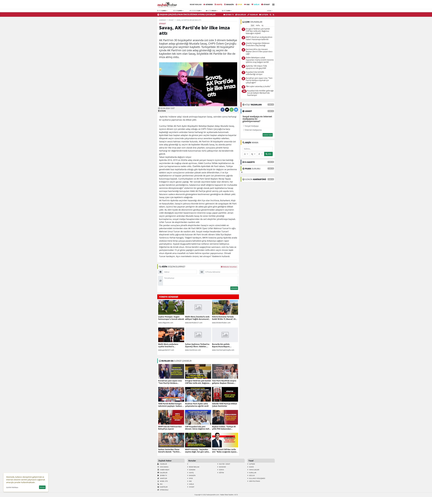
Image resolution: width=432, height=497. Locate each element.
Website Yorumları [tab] (229, 267)
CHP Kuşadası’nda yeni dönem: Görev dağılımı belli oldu (197, 427)
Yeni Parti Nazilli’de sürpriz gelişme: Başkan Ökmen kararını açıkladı (224, 382)
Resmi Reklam (195, 4)
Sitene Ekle (164, 490)
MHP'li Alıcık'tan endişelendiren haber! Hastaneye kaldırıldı (259, 38)
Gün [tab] (252, 25)
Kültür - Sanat (224, 464)
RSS (161, 484)
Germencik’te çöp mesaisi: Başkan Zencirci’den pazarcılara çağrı (259, 51)
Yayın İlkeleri (254, 470)
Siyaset (266, 4)
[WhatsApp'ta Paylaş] (232, 110)
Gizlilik (252, 475)
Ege (248, 4)
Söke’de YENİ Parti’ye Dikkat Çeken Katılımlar (224, 405)
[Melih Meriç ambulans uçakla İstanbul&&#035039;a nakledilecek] (171, 335)
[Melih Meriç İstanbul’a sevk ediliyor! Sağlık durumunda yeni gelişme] (198, 307)
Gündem (209, 4)
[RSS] (273, 14)
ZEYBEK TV (229, 14)
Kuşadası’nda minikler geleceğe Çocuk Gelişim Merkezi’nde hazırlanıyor (260, 93)
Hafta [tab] (258, 25)
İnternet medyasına (253, 130)
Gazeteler (164, 487)
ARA (269, 154)
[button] (272, 4)
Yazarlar (253, 14)
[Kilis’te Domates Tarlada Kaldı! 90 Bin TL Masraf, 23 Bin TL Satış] (225, 307)
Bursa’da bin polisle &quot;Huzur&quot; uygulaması (221, 345)
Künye (251, 467)
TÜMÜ (270, 104)
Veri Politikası (254, 481)
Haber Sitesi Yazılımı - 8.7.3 (229, 495)
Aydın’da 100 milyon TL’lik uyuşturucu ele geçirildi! (256, 67)
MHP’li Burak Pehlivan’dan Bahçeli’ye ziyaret (170, 427)
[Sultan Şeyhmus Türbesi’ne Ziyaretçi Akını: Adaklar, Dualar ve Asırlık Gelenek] (198, 335)
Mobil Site (164, 481)
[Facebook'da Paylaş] (222, 110)
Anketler (163, 478)
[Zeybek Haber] (167, 4)
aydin (269, 11)
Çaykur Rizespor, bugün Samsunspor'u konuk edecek (171, 318)
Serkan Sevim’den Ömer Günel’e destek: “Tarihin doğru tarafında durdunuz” (170, 450)
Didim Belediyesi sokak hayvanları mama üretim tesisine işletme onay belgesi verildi (260, 59)
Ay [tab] (262, 25)
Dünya (221, 470)
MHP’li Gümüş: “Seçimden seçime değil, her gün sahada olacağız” (198, 450)
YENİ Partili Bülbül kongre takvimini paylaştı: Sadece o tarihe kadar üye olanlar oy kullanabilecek (170, 405)
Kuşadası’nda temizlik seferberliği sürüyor (255, 73)
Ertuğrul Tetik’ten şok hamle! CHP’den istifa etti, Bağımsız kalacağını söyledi (198, 382)
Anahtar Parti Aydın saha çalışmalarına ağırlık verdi (197, 405)
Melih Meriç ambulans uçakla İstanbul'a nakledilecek (168, 345)
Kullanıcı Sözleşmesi (257, 478)
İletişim (264, 14)
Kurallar (252, 473)
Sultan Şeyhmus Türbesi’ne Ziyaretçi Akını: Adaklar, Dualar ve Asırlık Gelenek (197, 345)
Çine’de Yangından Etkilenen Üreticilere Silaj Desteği (258, 44)
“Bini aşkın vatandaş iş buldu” (258, 86)
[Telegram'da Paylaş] (236, 110)
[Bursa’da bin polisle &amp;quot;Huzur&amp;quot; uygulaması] (225, 335)
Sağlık (256, 4)
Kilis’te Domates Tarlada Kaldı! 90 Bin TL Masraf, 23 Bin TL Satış (223, 318)
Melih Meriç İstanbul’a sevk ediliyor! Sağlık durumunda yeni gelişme (197, 318)
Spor (240, 4)
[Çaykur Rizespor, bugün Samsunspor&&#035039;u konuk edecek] (171, 307)
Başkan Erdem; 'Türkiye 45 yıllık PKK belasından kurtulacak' (224, 427)
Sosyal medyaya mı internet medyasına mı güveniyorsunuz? (257, 119)
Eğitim (221, 473)
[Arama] (270, 14)
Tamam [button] (42, 487)
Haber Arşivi (164, 470)
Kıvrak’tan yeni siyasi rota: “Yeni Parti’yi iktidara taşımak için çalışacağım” (170, 382)
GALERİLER (241, 14)
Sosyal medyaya (252, 126)
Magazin (230, 4)
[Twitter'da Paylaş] (227, 110)
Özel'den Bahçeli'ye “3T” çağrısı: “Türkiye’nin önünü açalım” (187, 14)
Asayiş (219, 4)
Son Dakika (164, 467)
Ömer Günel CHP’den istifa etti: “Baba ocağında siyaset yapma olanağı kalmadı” (224, 450)
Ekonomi (222, 467)
